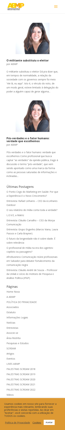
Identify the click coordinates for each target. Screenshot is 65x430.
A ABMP (11, 296)
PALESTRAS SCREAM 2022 (20, 389)
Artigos (10, 353)
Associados (12, 307)
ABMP (14, 64)
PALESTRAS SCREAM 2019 (20, 374)
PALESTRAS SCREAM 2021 (20, 384)
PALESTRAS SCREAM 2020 (20, 379)
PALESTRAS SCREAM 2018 (20, 369)
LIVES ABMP (13, 363)
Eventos (10, 358)
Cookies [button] (36, 422)
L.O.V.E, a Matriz (15, 215)
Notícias (10, 322)
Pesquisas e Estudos (17, 343)
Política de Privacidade (17, 422)
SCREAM (11, 348)
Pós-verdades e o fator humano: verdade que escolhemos (27, 139)
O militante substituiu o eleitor (27, 60)
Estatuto (11, 312)
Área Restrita (13, 338)
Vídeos (10, 394)
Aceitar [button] (49, 422)
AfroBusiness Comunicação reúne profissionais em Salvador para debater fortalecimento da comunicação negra (32, 260)
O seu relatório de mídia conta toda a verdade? (31, 210)
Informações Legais (17, 317)
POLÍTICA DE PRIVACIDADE (21, 302)
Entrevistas (12, 327)
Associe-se (12, 332)
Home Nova (13, 291)
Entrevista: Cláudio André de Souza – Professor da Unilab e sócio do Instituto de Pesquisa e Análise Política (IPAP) (31, 274)
